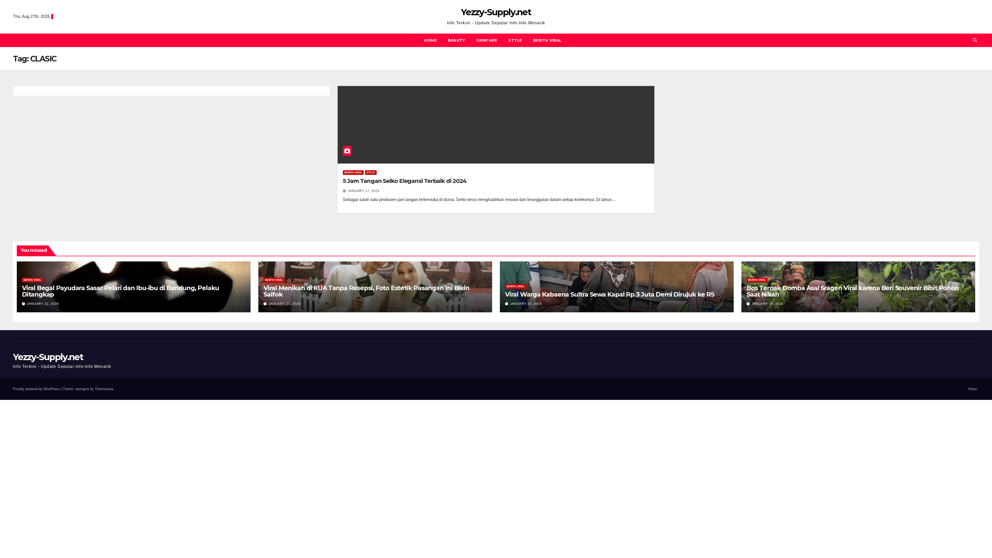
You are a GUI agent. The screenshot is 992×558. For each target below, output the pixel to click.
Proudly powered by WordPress (37, 389)
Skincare (486, 40)
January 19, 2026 (767, 304)
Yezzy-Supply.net (496, 12)
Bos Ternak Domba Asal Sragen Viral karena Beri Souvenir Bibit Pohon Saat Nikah (853, 291)
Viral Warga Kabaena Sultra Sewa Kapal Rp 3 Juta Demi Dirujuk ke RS (609, 294)
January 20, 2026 (526, 304)
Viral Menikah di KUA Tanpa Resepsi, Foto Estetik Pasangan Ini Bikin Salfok (366, 291)
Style (515, 40)
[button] (975, 40)
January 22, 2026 (43, 304)
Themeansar (104, 389)
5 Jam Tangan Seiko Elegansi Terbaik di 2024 (405, 180)
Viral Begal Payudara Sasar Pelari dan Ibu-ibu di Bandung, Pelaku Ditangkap (120, 291)
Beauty (456, 40)
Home (430, 40)
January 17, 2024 (364, 191)
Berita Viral (547, 40)
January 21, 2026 (284, 304)
